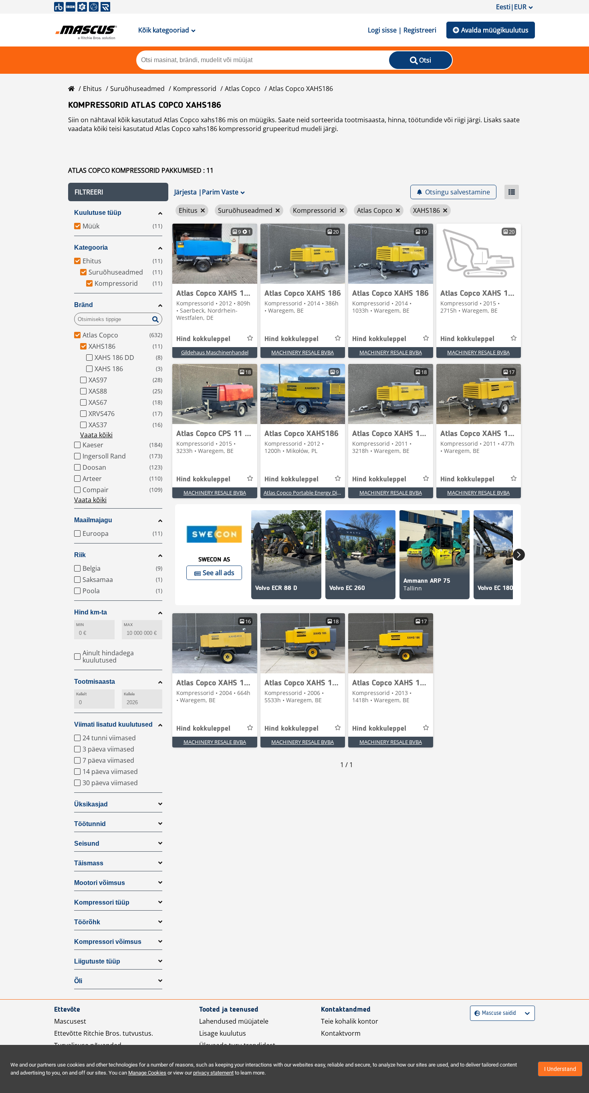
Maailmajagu (93, 520)
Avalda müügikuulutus (494, 30)
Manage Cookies (147, 1073)
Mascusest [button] (70, 1021)
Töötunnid (90, 823)
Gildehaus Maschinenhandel (214, 352)
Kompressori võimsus (107, 941)
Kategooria (91, 247)
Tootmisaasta (94, 681)
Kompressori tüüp (101, 902)
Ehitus (92, 88)
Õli (78, 981)
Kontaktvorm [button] (341, 1033)
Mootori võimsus (99, 882)
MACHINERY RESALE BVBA (302, 352)
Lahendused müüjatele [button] (233, 1021)
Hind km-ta (90, 612)
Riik (80, 555)
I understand (560, 1069)
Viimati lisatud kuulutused (113, 724)
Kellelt (81, 694)
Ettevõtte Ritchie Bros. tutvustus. (103, 1033)
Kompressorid (194, 88)
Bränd (83, 304)
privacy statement (213, 1073)
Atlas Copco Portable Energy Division (307, 492)
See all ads (218, 572)
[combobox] (475, 1013)
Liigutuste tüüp (97, 961)
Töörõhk (87, 922)
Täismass (88, 863)
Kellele (129, 694)
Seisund (86, 843)
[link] (214, 254)
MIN (80, 624)
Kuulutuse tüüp (97, 212)
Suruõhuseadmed (137, 88)
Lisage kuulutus (222, 1033)
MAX (128, 624)
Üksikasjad (91, 804)
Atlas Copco (242, 88)
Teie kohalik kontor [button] (349, 1021)
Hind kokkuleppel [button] (203, 339)
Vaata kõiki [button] (96, 434)
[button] (118, 192)
